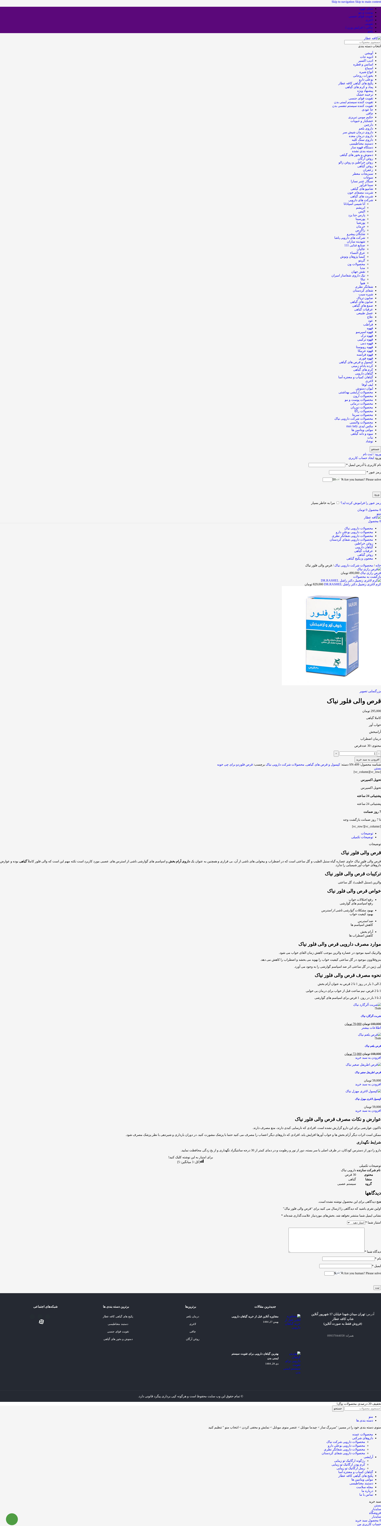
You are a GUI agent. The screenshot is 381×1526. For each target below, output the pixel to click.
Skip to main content (368, 1)
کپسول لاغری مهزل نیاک (368, 1098)
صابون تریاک (365, 298)
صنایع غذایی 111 (354, 245)
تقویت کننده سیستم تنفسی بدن (352, 105)
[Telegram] (47, 1316)
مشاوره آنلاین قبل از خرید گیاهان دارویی (255, 1316)
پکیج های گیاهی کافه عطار (355, 83)
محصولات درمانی (361, 403)
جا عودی (367, 109)
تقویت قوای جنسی (361, 98)
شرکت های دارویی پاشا (349, 237)
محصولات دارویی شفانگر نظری (344, 1449)
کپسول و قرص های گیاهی (356, 362)
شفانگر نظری (364, 286)
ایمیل (376, 1266)
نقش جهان (358, 271)
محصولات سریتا (362, 415)
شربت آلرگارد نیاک (371, 1015)
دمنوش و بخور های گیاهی (356, 154)
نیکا (363, 279)
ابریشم (360, 207)
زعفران (368, 170)
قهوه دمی (366, 343)
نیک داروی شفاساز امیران (348, 275)
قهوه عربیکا (365, 350)
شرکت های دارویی (360, 200)
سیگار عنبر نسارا (362, 181)
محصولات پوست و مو (359, 399)
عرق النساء (357, 252)
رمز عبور (374, 472)
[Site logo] (372, 38)
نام (378, 1258)
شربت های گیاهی (361, 196)
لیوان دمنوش (364, 388)
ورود (376, 494)
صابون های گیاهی (361, 301)
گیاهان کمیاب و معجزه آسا (355, 377)
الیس (361, 211)
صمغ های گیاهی (362, 305)
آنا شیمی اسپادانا (354, 203)
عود (370, 320)
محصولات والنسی (361, 422)
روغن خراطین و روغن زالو (356, 162)
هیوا (362, 283)
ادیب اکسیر (365, 60)
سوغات (368, 177)
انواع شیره (366, 72)
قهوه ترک (367, 335)
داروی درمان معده (361, 136)
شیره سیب (366, 294)
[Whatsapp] (32, 1316)
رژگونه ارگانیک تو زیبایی (349, 1460)
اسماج (369, 68)
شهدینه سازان (356, 241)
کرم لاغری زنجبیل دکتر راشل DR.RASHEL (352, 584)
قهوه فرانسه (365, 354)
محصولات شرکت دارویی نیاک (353, 418)
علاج (370, 317)
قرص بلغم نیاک (373, 1045)
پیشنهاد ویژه (365, 90)
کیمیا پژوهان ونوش (352, 256)
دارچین (368, 124)
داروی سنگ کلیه (362, 139)
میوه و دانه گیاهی (362, 433)
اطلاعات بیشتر (371, 1027)
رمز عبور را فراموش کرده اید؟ (361, 503)
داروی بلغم (366, 128)
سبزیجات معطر (362, 173)
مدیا (362, 268)
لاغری (369, 381)
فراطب (368, 324)
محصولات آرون (363, 396)
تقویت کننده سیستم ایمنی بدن (353, 102)
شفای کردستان (363, 290)
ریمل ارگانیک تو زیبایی (351, 1468)
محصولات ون (356, 264)
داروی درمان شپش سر (358, 132)
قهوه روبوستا (364, 347)
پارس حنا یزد (356, 215)
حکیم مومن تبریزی (360, 117)
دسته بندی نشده (362, 151)
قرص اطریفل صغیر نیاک (368, 1072)
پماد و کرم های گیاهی (359, 87)
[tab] (367, 833)
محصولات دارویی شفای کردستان (343, 1453)
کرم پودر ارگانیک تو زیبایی (348, 1464)
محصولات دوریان (362, 407)
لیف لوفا (367, 384)
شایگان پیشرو (356, 234)
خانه (378, 565)
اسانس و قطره (363, 64)
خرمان (360, 226)
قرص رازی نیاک (370, 573)
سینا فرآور (366, 185)
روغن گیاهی (365, 166)
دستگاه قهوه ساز (362, 147)
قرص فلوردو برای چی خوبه (235, 764)
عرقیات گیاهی (363, 309)
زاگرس (360, 230)
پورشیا (361, 222)
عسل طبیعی (364, 313)
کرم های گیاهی (363, 369)
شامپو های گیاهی (362, 188)
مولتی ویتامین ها (362, 430)
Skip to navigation (343, 1)
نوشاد (369, 441)
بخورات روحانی (363, 75)
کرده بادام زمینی (362, 366)
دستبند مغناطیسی (361, 143)
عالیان (361, 249)
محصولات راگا (363, 411)
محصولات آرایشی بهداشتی (356, 392)
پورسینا (360, 219)
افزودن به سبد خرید (367, 759)
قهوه (370, 328)
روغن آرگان (365, 158)
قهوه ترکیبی (365, 339)
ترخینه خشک (364, 94)
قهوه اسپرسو (364, 332)
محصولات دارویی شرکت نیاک (345, 1441)
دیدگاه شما (373, 1251)
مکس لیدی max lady (359, 426)
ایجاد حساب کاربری (361, 458)
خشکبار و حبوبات (361, 121)
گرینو (361, 260)
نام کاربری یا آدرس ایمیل (363, 464)
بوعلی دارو (366, 79)
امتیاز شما (373, 1222)
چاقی (369, 113)
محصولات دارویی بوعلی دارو (346, 1445)
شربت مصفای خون (360, 192)
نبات (370, 437)
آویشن (369, 53)
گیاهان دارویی (364, 373)
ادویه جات (366, 57)
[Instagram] (40, 1316)
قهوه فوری (366, 358)
